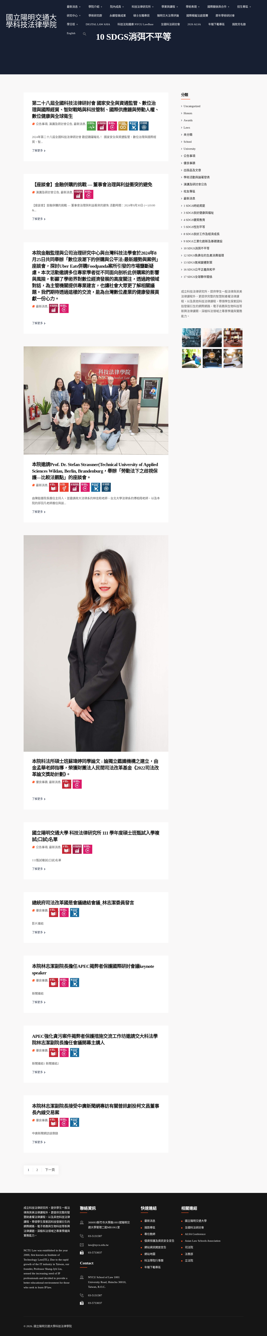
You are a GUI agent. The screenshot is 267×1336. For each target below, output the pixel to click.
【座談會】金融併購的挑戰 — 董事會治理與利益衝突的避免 (92, 184)
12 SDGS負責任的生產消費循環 (204, 255)
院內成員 (115, 6)
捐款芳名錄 (239, 24)
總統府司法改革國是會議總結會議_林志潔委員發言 (83, 902)
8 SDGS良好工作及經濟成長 (202, 234)
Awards (188, 120)
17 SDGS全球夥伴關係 (198, 276)
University (190, 148)
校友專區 (189, 191)
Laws (187, 127)
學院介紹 (93, 6)
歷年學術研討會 (225, 15)
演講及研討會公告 (60, 123)
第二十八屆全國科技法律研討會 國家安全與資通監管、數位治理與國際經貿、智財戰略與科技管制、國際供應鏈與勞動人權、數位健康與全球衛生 (95, 110)
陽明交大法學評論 (168, 15)
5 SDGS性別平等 (194, 227)
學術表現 (191, 6)
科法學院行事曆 (153, 1260)
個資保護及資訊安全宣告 (159, 1240)
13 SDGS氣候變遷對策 (198, 262)
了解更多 (37, 150)
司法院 (189, 1247)
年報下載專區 (216, 24)
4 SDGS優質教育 (194, 219)
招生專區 (242, 6)
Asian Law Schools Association (203, 1240)
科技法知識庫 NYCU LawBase (135, 24)
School (188, 141)
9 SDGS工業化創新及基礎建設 (203, 241)
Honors (188, 113)
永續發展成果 (118, 15)
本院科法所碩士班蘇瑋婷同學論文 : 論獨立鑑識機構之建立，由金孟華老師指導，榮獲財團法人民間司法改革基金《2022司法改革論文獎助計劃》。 (95, 768)
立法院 (189, 1260)
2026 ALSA (194, 24)
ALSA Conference (195, 1234)
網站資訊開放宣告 (155, 1247)
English (71, 33)
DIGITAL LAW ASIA (98, 24)
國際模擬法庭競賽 (197, 15)
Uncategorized (192, 106)
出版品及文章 (192, 170)
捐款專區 (149, 1227)
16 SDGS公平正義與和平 (199, 269)
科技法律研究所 (141, 6)
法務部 (189, 1254)
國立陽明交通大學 (196, 1220)
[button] (84, 34)
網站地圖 (149, 1254)
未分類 (188, 134)
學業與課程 (168, 6)
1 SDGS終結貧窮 (194, 205)
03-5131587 (95, 1236)
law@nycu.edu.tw (98, 1245)
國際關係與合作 (216, 6)
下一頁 (50, 1170)
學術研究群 (95, 15)
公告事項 (42, 123)
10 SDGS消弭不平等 (196, 248)
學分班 (71, 24)
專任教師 (149, 1234)
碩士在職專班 (141, 15)
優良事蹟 (42, 782)
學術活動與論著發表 (197, 177)
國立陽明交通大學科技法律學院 (31, 21)
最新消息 (72, 6)
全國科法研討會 (170, 24)
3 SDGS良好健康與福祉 (199, 212)
